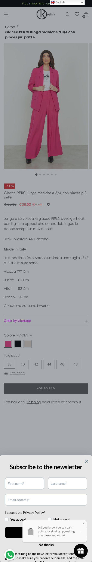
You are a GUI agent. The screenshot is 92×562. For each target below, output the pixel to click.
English (60, 2)
